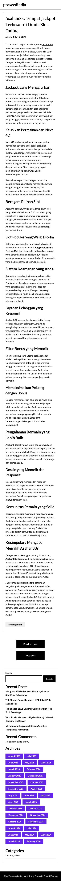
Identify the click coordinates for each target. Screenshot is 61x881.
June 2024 (13, 834)
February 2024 (33, 841)
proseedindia (14, 4)
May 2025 (45, 795)
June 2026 (13, 762)
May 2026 (29, 762)
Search (8, 673)
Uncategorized (15, 624)
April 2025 (13, 802)
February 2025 (15, 808)
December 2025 (35, 775)
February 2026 (33, 769)
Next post (30, 655)
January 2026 (14, 775)
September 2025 (16, 789)
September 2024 (36, 821)
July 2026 (31, 756)
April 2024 (46, 834)
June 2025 (29, 795)
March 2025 (31, 802)
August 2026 (14, 756)
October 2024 (14, 821)
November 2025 (15, 782)
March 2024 (14, 841)
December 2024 (15, 815)
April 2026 (46, 762)
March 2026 (14, 769)
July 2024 (31, 828)
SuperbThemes (51, 876)
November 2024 (37, 815)
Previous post (30, 644)
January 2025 (35, 808)
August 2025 (36, 789)
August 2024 (14, 828)
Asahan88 (47, 44)
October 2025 (36, 782)
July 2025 (12, 795)
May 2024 (29, 834)
